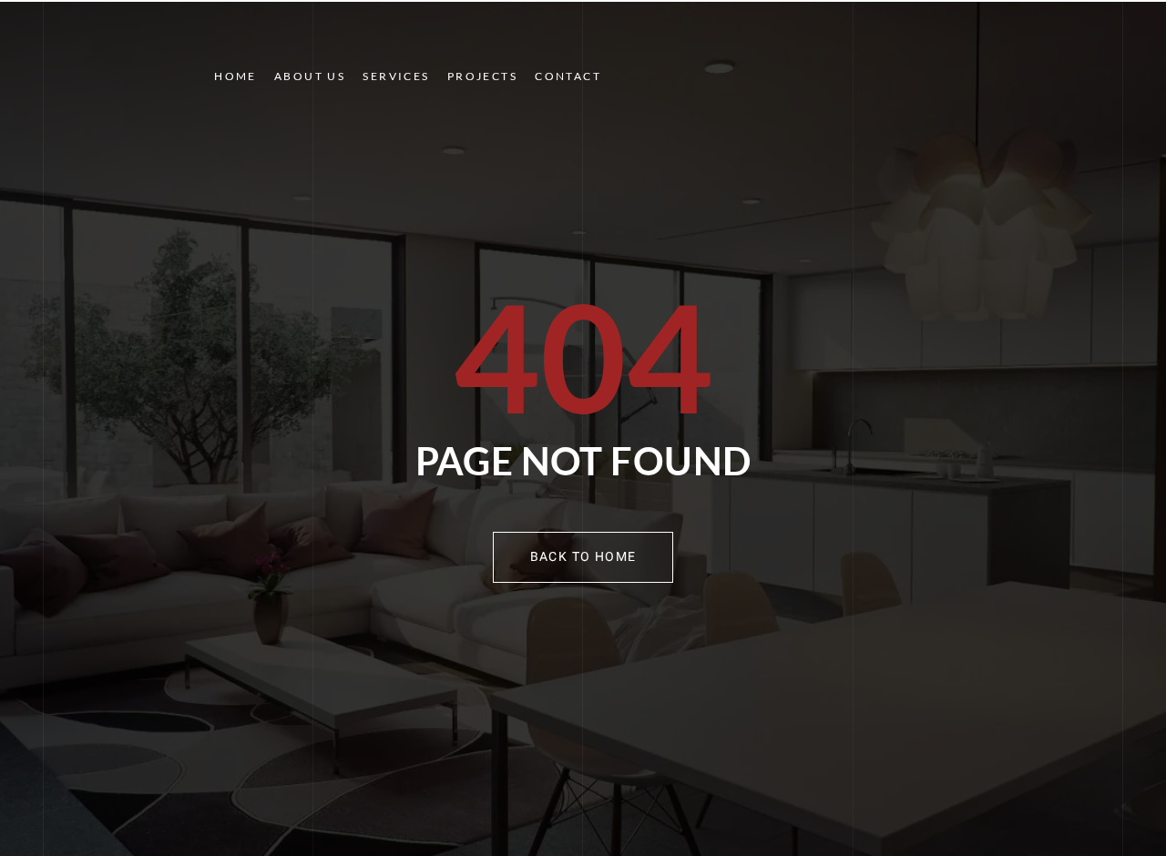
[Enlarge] (173, 39)
